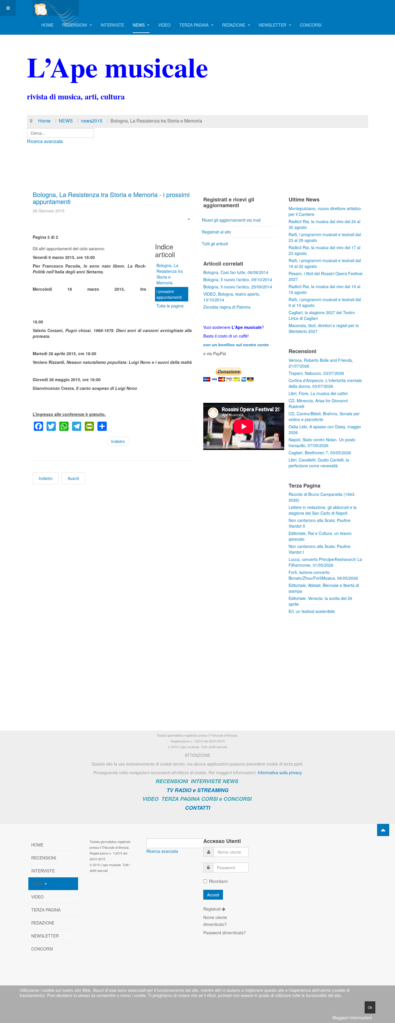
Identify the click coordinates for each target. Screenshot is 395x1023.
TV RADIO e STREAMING (197, 790)
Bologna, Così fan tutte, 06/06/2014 (235, 272)
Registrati (212, 909)
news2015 (91, 120)
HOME (47, 25)
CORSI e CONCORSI (226, 799)
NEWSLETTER (273, 25)
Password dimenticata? (224, 932)
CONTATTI (197, 807)
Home (44, 120)
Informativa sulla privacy (280, 772)
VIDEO (164, 25)
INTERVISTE (112, 25)
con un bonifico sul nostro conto (236, 344)
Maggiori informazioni (352, 1017)
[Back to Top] (383, 830)
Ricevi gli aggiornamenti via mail (231, 220)
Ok (370, 1007)
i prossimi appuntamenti (169, 294)
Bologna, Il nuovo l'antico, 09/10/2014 (237, 279)
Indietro (118, 441)
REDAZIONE (234, 25)
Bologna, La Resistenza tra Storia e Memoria (169, 274)
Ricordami (218, 881)
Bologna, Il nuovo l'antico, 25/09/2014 (237, 287)
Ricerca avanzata (45, 141)
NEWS (139, 25)
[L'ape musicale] (56, 8)
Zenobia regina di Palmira (226, 307)
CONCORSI (311, 25)
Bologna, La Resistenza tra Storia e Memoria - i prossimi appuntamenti (111, 198)
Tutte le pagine (170, 306)
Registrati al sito (216, 232)
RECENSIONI (75, 25)
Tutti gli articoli (215, 244)
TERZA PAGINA (194, 25)
